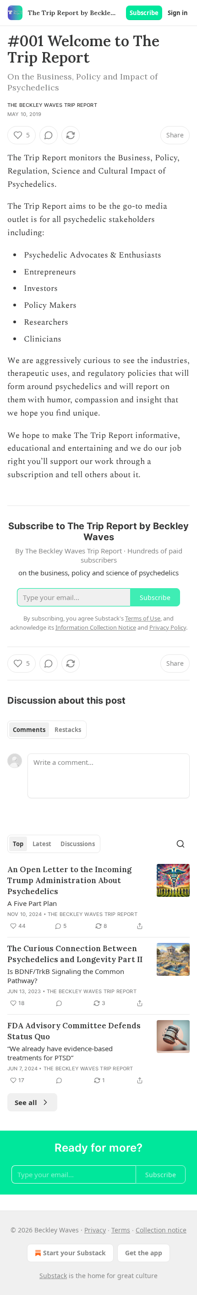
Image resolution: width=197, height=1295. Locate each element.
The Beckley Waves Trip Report (52, 105)
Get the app (143, 1252)
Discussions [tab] (77, 844)
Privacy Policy (167, 627)
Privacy (95, 1230)
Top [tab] (18, 844)
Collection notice (161, 1230)
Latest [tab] (42, 844)
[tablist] (47, 730)
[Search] (180, 844)
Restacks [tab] (68, 730)
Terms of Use (142, 618)
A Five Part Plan (32, 903)
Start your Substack (74, 1252)
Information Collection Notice (95, 627)
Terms (120, 1230)
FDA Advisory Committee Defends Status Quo (74, 1031)
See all (26, 1102)
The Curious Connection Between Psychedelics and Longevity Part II (74, 953)
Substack (53, 1275)
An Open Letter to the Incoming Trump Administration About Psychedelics (69, 880)
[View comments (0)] (48, 135)
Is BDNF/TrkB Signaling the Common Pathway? (65, 976)
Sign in (178, 13)
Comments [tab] (29, 730)
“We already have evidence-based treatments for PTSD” (60, 1053)
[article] (98, 898)
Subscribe (144, 13)
